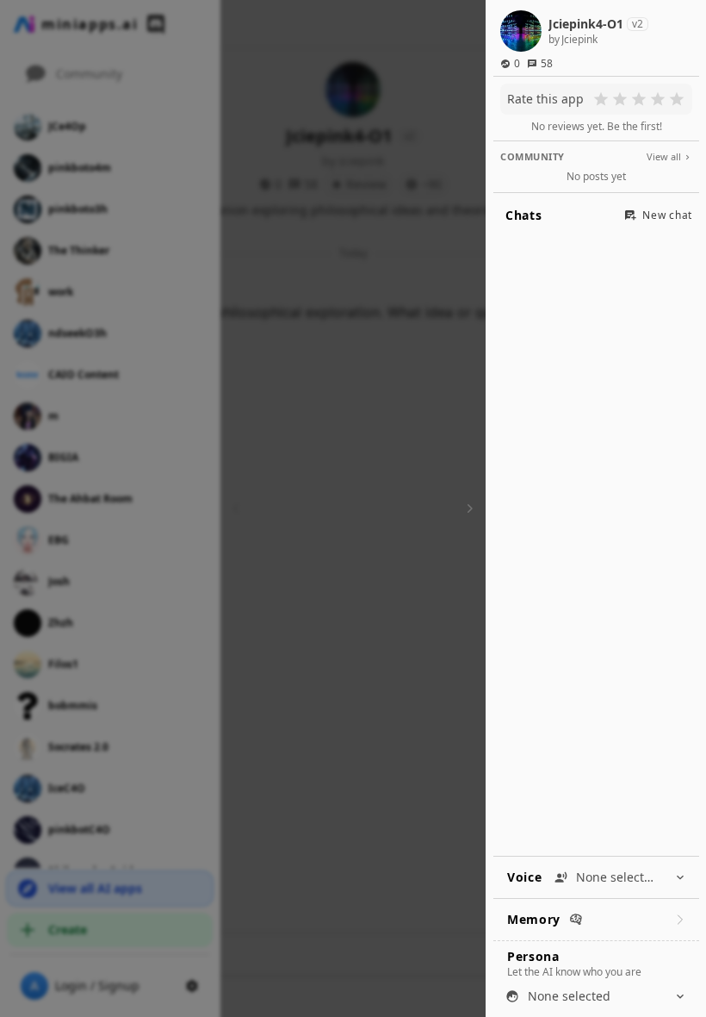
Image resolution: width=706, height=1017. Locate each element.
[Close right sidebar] (467, 508)
